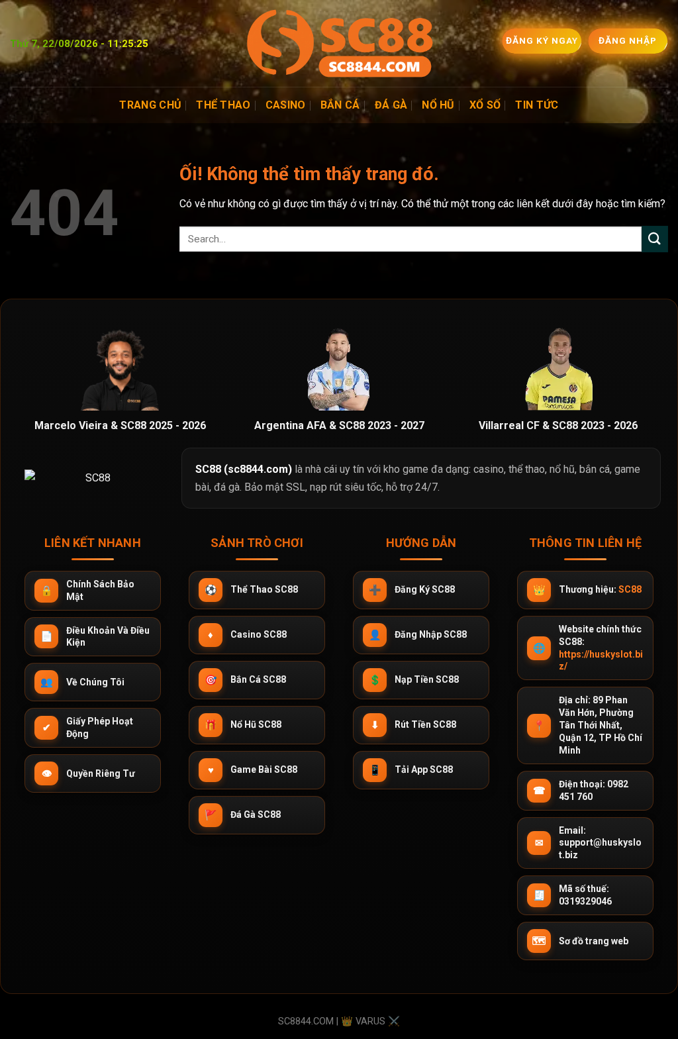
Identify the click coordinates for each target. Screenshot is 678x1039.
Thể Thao (223, 105)
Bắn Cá (340, 105)
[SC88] (339, 43)
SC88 (630, 589)
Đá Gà (391, 105)
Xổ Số (485, 105)
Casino (286, 105)
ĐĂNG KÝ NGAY (543, 40)
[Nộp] (655, 239)
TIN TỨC (536, 105)
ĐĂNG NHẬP (628, 40)
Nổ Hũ (438, 105)
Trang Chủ (150, 105)
